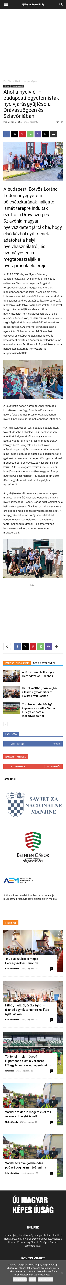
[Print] (53, 134)
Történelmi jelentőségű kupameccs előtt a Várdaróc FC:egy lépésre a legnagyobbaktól (28, 1061)
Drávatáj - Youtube (15, 757)
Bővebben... (45, 1279)
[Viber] (38, 134)
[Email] (45, 134)
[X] (14, 134)
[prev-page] (5, 724)
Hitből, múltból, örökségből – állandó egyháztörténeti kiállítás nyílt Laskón (41, 692)
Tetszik (56, 743)
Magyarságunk (31, 81)
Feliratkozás (53, 766)
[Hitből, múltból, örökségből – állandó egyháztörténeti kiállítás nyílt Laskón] (11, 692)
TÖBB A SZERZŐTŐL (44, 663)
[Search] (61, 4)
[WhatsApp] (30, 134)
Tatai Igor (9, 1070)
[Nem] (61, 1272)
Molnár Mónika (15, 122)
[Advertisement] (33, 45)
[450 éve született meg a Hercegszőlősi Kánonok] (11, 676)
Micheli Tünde (11, 1122)
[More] (56, 646)
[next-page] (11, 724)
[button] (5, 4)
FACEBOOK (11, 734)
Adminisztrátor (12, 968)
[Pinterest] (22, 134)
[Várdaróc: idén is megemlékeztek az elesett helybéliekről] (33, 1104)
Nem (32, 1279)
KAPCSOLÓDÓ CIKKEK (17, 663)
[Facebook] (6, 134)
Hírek (17, 81)
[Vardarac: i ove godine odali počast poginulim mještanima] (33, 1155)
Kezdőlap (7, 81)
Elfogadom (19, 1279)
